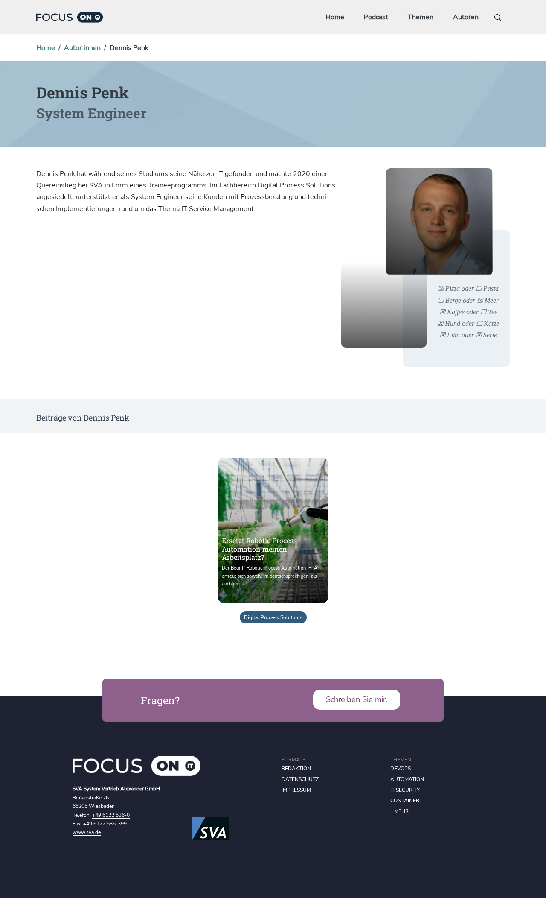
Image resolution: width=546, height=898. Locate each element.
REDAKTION (296, 768)
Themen (420, 17)
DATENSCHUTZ (300, 779)
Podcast (376, 17)
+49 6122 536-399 (105, 823)
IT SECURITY (405, 790)
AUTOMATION (407, 779)
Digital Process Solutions (273, 617)
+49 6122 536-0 (111, 815)
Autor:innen (82, 48)
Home (334, 17)
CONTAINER (404, 800)
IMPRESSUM (296, 790)
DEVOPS (400, 768)
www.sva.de (87, 832)
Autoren (466, 17)
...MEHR (399, 811)
